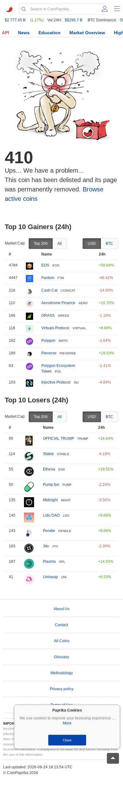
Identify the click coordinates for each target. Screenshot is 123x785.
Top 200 (41, 243)
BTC (109, 243)
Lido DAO (51, 515)
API (5, 32)
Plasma (49, 561)
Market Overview (87, 32)
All (59, 243)
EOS (45, 265)
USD (92, 243)
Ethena (49, 469)
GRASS (48, 315)
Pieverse (48, 353)
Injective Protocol (56, 382)
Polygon (48, 340)
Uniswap (50, 577)
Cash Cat (49, 290)
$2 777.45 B (15, 20)
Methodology (61, 673)
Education (49, 32)
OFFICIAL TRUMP (58, 438)
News (24, 32)
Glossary (61, 657)
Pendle (49, 531)
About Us (61, 609)
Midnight (50, 500)
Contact (61, 625)
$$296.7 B (73, 20)
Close (67, 740)
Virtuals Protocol (55, 328)
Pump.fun (51, 484)
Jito (46, 546)
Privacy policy (61, 689)
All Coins (61, 641)
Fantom (47, 278)
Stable (48, 454)
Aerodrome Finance (58, 303)
